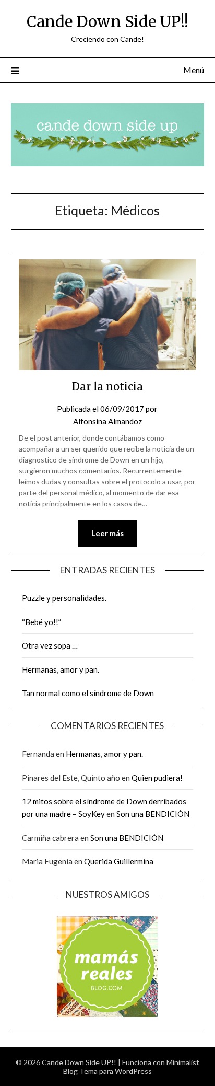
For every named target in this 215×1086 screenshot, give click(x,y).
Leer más (107, 533)
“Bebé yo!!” (41, 622)
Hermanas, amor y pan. (60, 669)
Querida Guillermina (118, 861)
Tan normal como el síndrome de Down (88, 693)
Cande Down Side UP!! (107, 21)
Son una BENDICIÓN (153, 813)
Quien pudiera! (157, 777)
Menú (193, 70)
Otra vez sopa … (50, 645)
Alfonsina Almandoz (107, 421)
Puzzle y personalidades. (64, 598)
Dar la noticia (107, 386)
